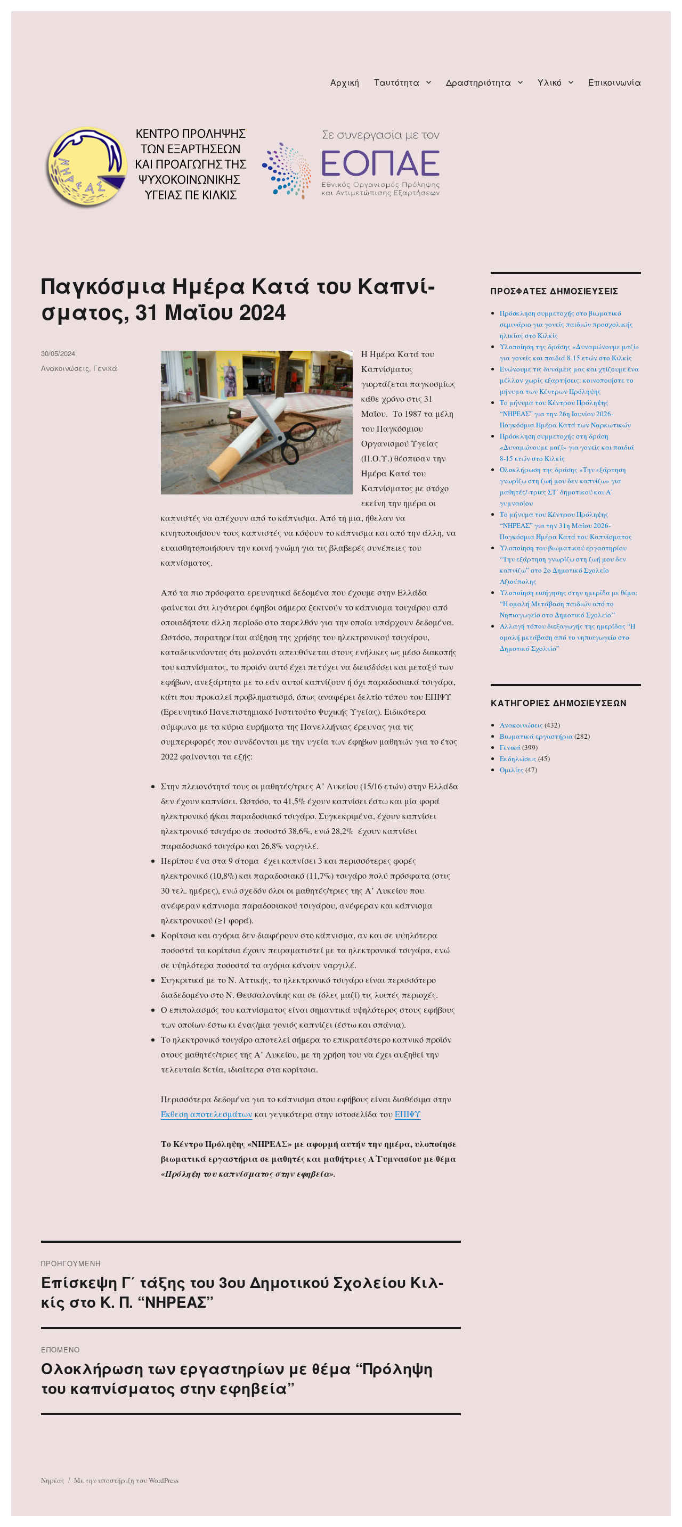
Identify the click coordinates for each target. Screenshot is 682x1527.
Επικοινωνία (614, 82)
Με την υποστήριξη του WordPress (126, 1480)
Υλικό (550, 82)
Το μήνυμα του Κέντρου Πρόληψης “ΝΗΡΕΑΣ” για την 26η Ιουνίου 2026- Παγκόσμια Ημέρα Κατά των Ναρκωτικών (565, 414)
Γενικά (105, 368)
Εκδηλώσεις (518, 758)
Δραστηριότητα (478, 82)
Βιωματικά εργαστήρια (536, 736)
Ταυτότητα (396, 82)
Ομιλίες (512, 769)
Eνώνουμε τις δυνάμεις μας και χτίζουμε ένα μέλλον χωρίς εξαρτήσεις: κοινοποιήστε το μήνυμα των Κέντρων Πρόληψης (569, 380)
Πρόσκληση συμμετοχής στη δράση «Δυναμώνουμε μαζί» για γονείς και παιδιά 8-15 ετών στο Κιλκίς (567, 447)
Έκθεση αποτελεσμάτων (207, 1113)
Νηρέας (52, 1480)
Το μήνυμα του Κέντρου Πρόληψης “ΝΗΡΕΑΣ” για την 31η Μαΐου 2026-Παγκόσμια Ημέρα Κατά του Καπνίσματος (566, 525)
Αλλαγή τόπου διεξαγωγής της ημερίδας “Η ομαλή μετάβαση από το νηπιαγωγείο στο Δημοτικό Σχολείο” (567, 637)
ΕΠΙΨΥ (408, 1113)
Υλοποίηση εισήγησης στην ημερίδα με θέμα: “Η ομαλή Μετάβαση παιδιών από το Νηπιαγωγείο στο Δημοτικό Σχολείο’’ (569, 604)
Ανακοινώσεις (65, 368)
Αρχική (344, 82)
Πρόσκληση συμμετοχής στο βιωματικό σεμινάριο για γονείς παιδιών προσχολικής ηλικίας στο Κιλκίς (566, 324)
